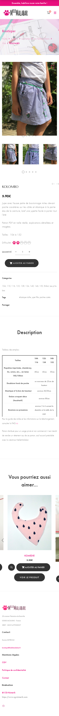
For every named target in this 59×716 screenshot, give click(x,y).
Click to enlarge (52, 67)
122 (18, 286)
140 (32, 286)
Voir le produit (29, 577)
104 (4, 43)
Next (54, 101)
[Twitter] (26, 304)
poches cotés (45, 297)
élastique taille (25, 297)
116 (13, 286)
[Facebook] (21, 304)
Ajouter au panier (23, 263)
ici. (17, 423)
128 (22, 286)
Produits (14, 38)
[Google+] (30, 304)
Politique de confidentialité (14, 669)
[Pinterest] (35, 304)
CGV (4, 662)
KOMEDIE (29, 555)
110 (8, 286)
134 (27, 286)
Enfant (46, 286)
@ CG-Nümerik (8, 692)
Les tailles (26, 38)
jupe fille (35, 297)
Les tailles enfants (42, 38)
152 (41, 286)
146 (36, 286)
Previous (5, 101)
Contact (5, 677)
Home (4, 38)
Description (29, 332)
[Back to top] (51, 708)
